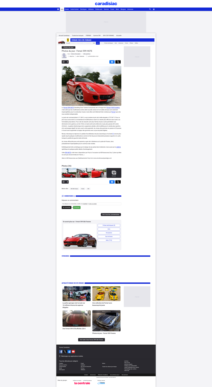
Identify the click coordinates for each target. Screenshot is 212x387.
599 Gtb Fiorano (74, 188)
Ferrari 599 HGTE (69, 107)
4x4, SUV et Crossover (86, 366)
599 (88, 188)
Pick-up (82, 368)
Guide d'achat (74, 9)
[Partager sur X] (118, 61)
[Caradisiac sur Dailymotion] (69, 352)
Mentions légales (128, 364)
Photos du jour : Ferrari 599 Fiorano (104, 333)
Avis (94, 43)
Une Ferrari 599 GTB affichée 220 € (74, 328)
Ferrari (113, 112)
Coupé (82, 363)
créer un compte (93, 203)
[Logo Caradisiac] (106, 6)
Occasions (109, 233)
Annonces (130, 9)
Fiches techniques (108, 43)
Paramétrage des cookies (130, 369)
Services (106, 9)
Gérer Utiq (126, 370)
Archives (126, 361)
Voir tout (114, 176)
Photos (131, 43)
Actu (62, 9)
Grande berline (62, 366)
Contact (86, 374)
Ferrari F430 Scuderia (113, 107)
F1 (113, 134)
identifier (85, 203)
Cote (116, 43)
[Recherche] (150, 9)
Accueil (68, 43)
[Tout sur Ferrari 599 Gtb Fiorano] (61, 43)
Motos (103, 363)
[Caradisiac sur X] (65, 352)
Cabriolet (83, 365)
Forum (112, 9)
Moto (117, 9)
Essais (67, 9)
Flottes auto (98, 9)
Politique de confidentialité (130, 365)
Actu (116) (109, 240)
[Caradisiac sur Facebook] (61, 352)
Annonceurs (93, 374)
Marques (123, 9)
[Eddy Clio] (64, 57)
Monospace (62, 369)
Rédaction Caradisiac (103, 374)
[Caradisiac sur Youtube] (73, 352)
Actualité (118, 35)
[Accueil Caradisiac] (58, 9)
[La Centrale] (82, 384)
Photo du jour (68, 47)
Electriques (83, 9)
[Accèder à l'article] (77, 293)
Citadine (61, 363)
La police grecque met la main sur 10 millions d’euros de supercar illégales (74, 305)
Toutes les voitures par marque (109, 366)
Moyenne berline (63, 365)
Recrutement (125, 374)
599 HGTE (68, 152)
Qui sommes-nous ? (114, 374)
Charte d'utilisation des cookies (131, 367)
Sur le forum (109, 236)
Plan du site (127, 362)
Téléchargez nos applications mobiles (72, 356)
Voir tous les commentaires (110, 214)
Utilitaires (91, 9)
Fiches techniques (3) (109, 225)
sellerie (118, 147)
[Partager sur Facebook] (112, 61)
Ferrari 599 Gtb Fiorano (81, 39)
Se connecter (66, 207)
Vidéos (136, 43)
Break (60, 368)
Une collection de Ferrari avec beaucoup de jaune (102, 304)
